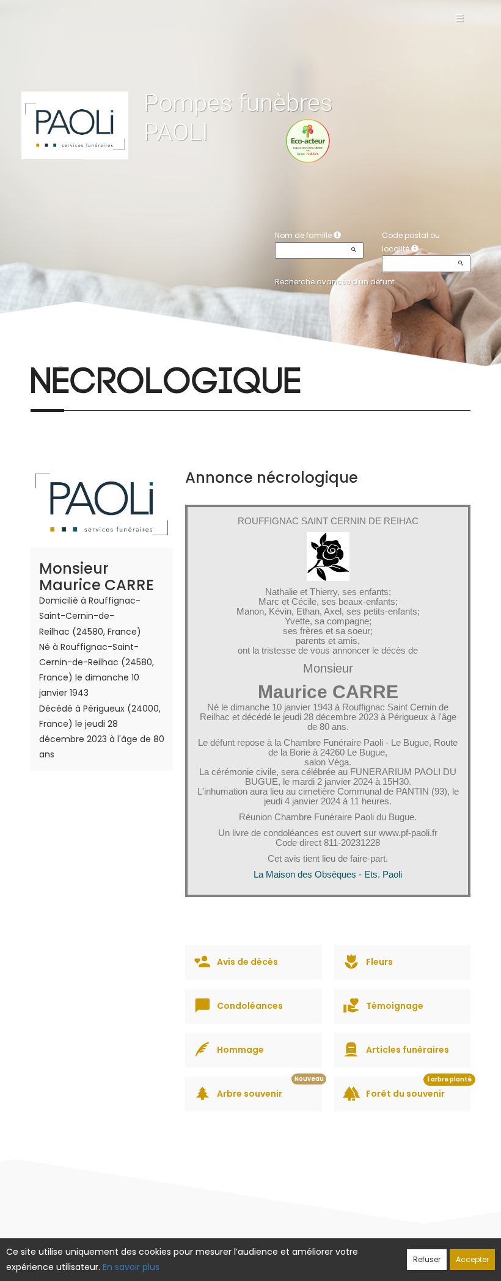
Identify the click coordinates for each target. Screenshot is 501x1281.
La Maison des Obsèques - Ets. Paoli (328, 874)
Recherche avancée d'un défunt (335, 281)
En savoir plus (131, 1267)
